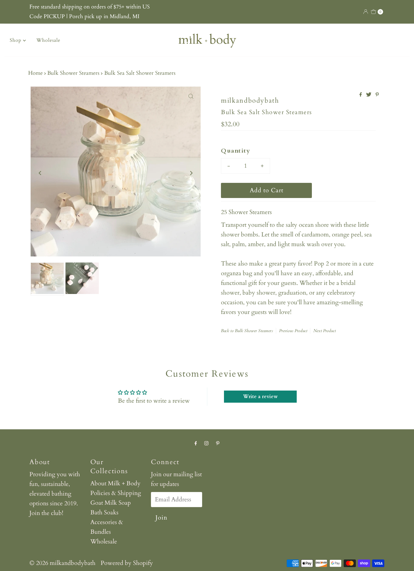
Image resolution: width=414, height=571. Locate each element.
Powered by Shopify (127, 563)
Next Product (324, 331)
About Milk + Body (115, 483)
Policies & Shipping (115, 493)
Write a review (260, 396)
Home (35, 73)
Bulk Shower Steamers (73, 73)
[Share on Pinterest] (377, 95)
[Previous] (40, 173)
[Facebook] (196, 443)
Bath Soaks (104, 512)
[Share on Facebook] (361, 95)
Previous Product (293, 331)
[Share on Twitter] (369, 95)
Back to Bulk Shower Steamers (247, 331)
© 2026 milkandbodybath (62, 563)
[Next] (191, 173)
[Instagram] (206, 443)
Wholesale (48, 40)
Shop (16, 40)
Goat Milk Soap (110, 503)
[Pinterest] (217, 443)
